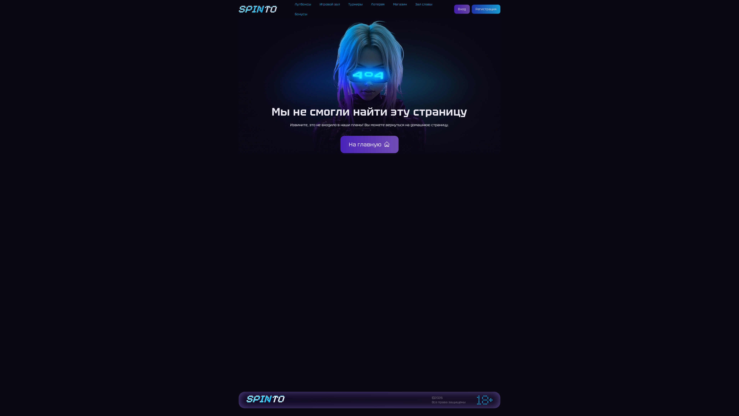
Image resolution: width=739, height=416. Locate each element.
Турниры (355, 4)
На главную (365, 144)
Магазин (400, 4)
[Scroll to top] (508, 403)
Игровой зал (330, 4)
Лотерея (378, 4)
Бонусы (301, 14)
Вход (462, 9)
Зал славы (423, 4)
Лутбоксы (303, 4)
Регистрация (486, 9)
